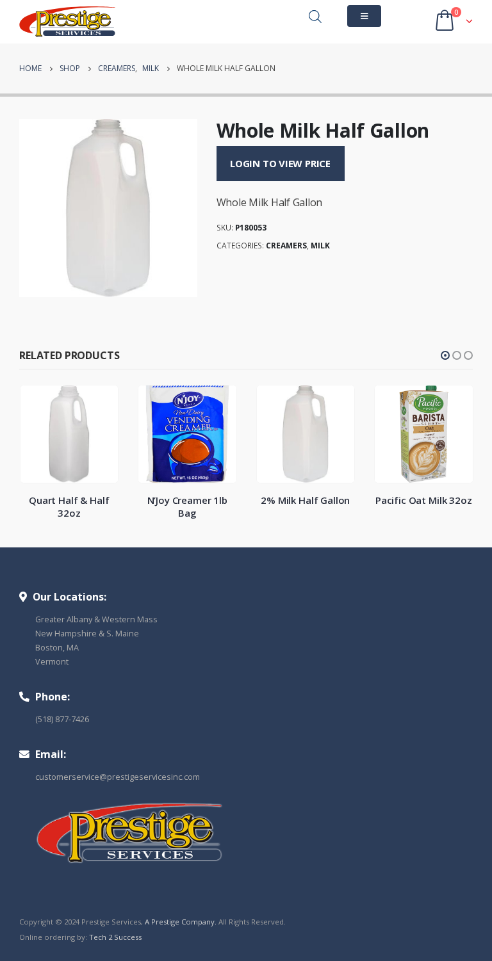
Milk (320, 245)
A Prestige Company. (181, 921)
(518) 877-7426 (62, 719)
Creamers (286, 245)
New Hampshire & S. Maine (87, 633)
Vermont (52, 661)
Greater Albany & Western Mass (96, 619)
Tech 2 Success (115, 937)
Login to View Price (280, 163)
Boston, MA (57, 647)
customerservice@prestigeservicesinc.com (117, 776)
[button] (445, 355)
